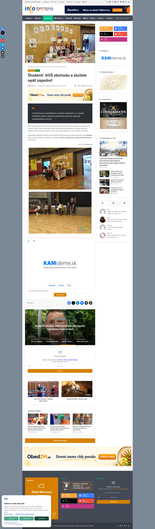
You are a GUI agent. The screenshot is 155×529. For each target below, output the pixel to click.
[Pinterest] (2, 40)
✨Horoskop (69, 2)
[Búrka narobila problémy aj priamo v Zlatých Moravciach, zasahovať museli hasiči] (38, 419)
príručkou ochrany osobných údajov (67, 360)
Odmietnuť (26, 518)
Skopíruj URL (60, 294)
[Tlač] (90, 303)
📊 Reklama (46, 2)
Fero (108, 209)
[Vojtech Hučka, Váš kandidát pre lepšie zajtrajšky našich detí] (104, 173)
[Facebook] (69, 303)
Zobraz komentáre (60, 440)
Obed (93, 18)
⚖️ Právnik (54, 2)
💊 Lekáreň (77, 2)
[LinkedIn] (77, 303)
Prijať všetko (41, 518)
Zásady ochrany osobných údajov (84, 525)
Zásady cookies (8, 514)
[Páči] (28, 241)
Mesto (39, 18)
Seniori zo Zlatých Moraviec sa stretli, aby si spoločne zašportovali (82, 428)
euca (108, 217)
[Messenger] (82, 303)
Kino (86, 18)
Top (69, 285)
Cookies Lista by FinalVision (10, 522)
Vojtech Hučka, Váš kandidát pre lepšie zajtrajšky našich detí (117, 173)
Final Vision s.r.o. (19, 524)
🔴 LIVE (85, 2)
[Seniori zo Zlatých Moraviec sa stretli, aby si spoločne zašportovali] (82, 419)
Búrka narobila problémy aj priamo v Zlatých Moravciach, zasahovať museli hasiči (37, 428)
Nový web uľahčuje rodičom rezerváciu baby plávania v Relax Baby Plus (60, 327)
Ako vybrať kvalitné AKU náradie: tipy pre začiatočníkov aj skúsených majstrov (59, 428)
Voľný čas (59, 18)
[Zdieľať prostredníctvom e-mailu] (86, 303)
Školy (37, 70)
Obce (101, 18)
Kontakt (110, 18)
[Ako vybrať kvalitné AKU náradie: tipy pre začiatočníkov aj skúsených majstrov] (60, 419)
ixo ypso (109, 225)
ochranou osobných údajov (121, 489)
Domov (30, 18)
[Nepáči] (34, 241)
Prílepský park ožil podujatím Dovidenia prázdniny (117, 189)
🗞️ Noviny (61, 2)
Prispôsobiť (11, 518)
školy (62, 285)
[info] (39, 10)
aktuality (53, 285)
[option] (60, 327)
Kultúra (78, 18)
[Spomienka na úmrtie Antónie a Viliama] (104, 182)
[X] (73, 303)
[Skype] (2, 44)
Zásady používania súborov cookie (64, 525)
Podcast (69, 18)
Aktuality (48, 18)
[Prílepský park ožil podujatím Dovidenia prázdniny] (104, 190)
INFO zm (33, 86)
